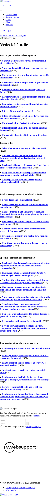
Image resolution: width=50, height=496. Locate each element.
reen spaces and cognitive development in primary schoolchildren (21, 180)
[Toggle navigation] (1, 10)
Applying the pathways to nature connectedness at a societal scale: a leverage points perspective (24, 281)
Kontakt (9, 24)
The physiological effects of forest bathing (21, 123)
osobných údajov (33, 426)
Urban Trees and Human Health (17, 200)
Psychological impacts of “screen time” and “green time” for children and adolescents (24, 166)
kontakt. (36, 416)
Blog (8, 22)
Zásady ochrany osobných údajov (20, 487)
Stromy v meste (12, 17)
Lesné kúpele (11, 14)
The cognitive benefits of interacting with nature (24, 135)
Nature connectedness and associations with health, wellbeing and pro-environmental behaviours (25, 298)
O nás (8, 19)
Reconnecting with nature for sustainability (22, 321)
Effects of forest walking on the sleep (19, 111)
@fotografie (11, 490)
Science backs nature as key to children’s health (24, 148)
